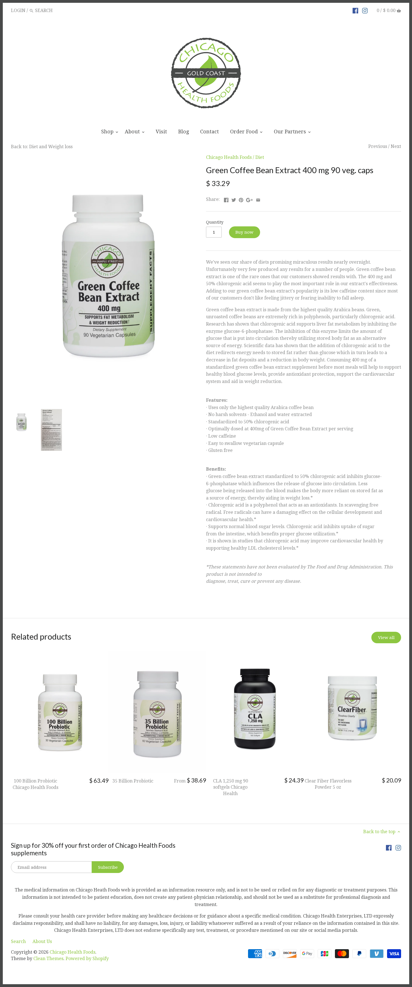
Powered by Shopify (87, 958)
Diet (259, 157)
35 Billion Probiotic (132, 781)
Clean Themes (48, 958)
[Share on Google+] (249, 198)
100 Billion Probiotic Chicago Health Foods (35, 784)
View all (386, 637)
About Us (42, 941)
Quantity (214, 222)
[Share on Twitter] (234, 198)
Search (18, 941)
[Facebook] (355, 10)
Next (396, 146)
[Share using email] (258, 198)
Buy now (244, 232)
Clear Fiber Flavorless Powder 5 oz (328, 784)
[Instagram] (365, 10)
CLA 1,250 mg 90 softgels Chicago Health (230, 787)
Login (18, 10)
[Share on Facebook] (226, 198)
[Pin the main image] (241, 198)
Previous (377, 146)
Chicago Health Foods (229, 157)
